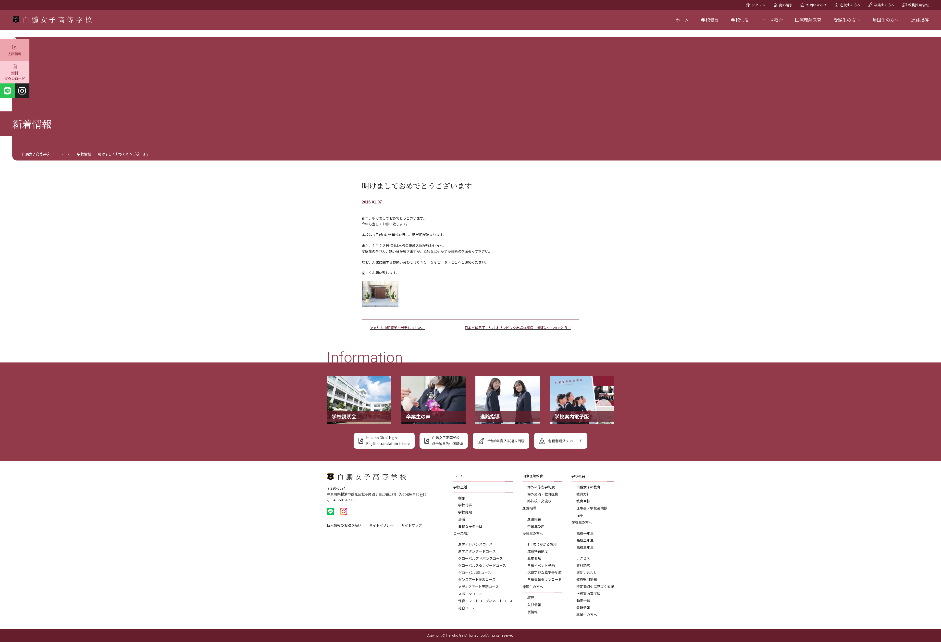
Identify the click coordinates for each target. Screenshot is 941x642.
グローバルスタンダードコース (482, 565)
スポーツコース (470, 593)
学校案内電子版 (588, 593)
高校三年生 (585, 547)
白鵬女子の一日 (470, 526)
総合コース (466, 607)
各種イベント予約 (541, 565)
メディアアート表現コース (478, 586)
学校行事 (465, 504)
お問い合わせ (816, 4)
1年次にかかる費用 (542, 544)
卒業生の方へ (884, 4)
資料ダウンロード (14, 75)
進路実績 (534, 519)
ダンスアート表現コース (476, 579)
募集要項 (534, 558)
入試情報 (15, 53)
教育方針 (583, 494)
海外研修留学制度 (541, 486)
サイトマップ (411, 525)
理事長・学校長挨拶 (591, 508)
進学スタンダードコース (477, 551)
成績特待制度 (537, 551)
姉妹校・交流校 (539, 500)
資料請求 (785, 4)
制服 (461, 497)
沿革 (579, 515)
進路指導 (920, 19)
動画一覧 (583, 600)
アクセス (758, 4)
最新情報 (583, 607)
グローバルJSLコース (474, 572)
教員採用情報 (918, 4)
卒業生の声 (536, 526)
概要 (530, 597)
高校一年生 (585, 533)
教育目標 (583, 500)
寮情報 (532, 611)
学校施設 (465, 511)
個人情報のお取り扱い (344, 525)
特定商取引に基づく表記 (595, 586)
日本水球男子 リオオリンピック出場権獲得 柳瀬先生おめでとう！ (518, 327)
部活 (461, 519)
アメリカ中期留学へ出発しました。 (397, 327)
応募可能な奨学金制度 (544, 572)
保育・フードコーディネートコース (485, 600)
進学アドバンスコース (475, 544)
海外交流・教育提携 (542, 494)
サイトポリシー (381, 525)
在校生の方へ (850, 4)
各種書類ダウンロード (544, 579)
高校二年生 (585, 540)
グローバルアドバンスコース (480, 558)
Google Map (410, 494)
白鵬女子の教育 (588, 486)
